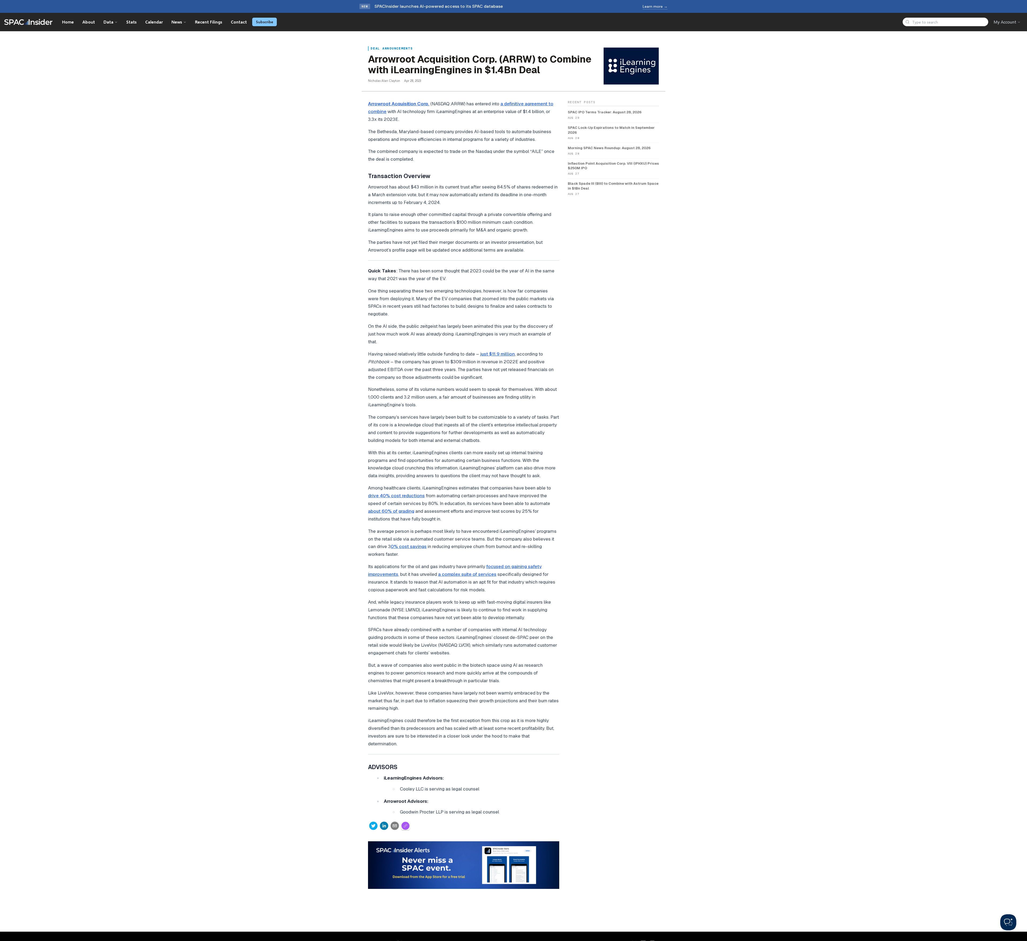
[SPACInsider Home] (28, 22)
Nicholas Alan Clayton (384, 81)
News (176, 21)
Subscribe (264, 22)
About (88, 21)
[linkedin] (384, 826)
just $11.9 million (497, 354)
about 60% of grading (391, 511)
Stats (131, 21)
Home (68, 21)
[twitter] (373, 826)
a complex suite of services (467, 574)
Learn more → (655, 6)
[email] (394, 826)
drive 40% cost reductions (396, 496)
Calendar (154, 21)
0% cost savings (409, 546)
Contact (239, 21)
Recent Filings (208, 21)
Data (108, 21)
